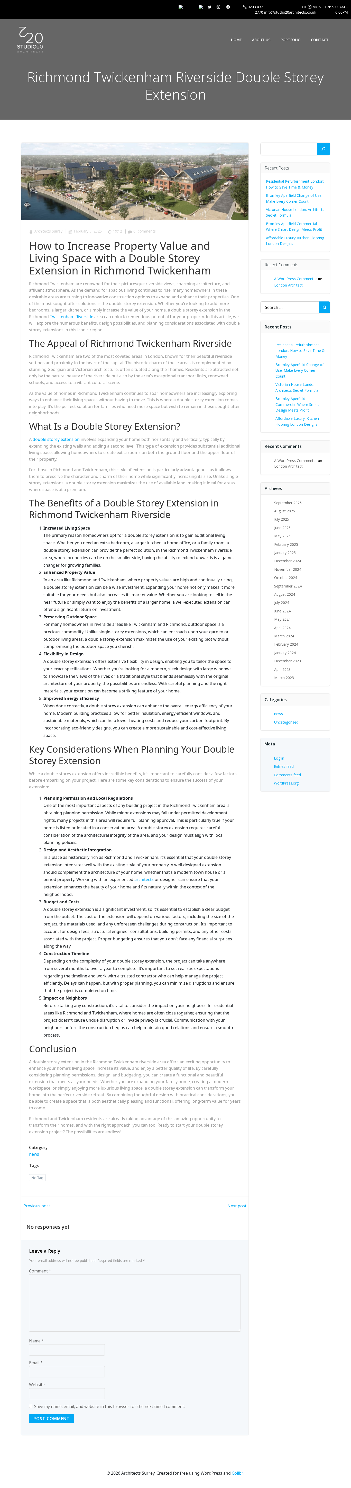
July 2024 (281, 602)
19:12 (117, 231)
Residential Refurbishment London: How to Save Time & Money (300, 350)
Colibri (238, 1473)
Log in (279, 758)
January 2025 (285, 552)
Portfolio (291, 39)
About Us (261, 39)
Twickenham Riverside (71, 316)
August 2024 (284, 594)
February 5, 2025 (88, 231)
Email (36, 1363)
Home (236, 39)
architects (144, 879)
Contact (320, 39)
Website (37, 1384)
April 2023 (282, 669)
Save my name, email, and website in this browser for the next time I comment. (109, 1406)
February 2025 (286, 544)
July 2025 (281, 519)
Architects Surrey (48, 231)
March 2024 (284, 636)
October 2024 (285, 577)
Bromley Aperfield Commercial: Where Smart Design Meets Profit (297, 404)
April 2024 (282, 627)
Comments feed (287, 774)
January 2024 (285, 652)
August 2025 (284, 511)
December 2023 (287, 660)
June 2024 (282, 611)
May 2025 (282, 535)
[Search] (323, 149)
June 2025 (282, 527)
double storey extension (56, 439)
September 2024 (288, 586)
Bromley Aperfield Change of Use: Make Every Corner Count (299, 370)
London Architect (288, 285)
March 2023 (284, 677)
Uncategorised (286, 722)
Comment (40, 1271)
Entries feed (284, 766)
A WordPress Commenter (295, 278)
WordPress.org (286, 783)
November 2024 (287, 569)
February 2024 (286, 644)
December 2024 (287, 560)
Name (36, 1341)
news (34, 1154)
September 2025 (288, 502)
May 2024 (282, 619)
